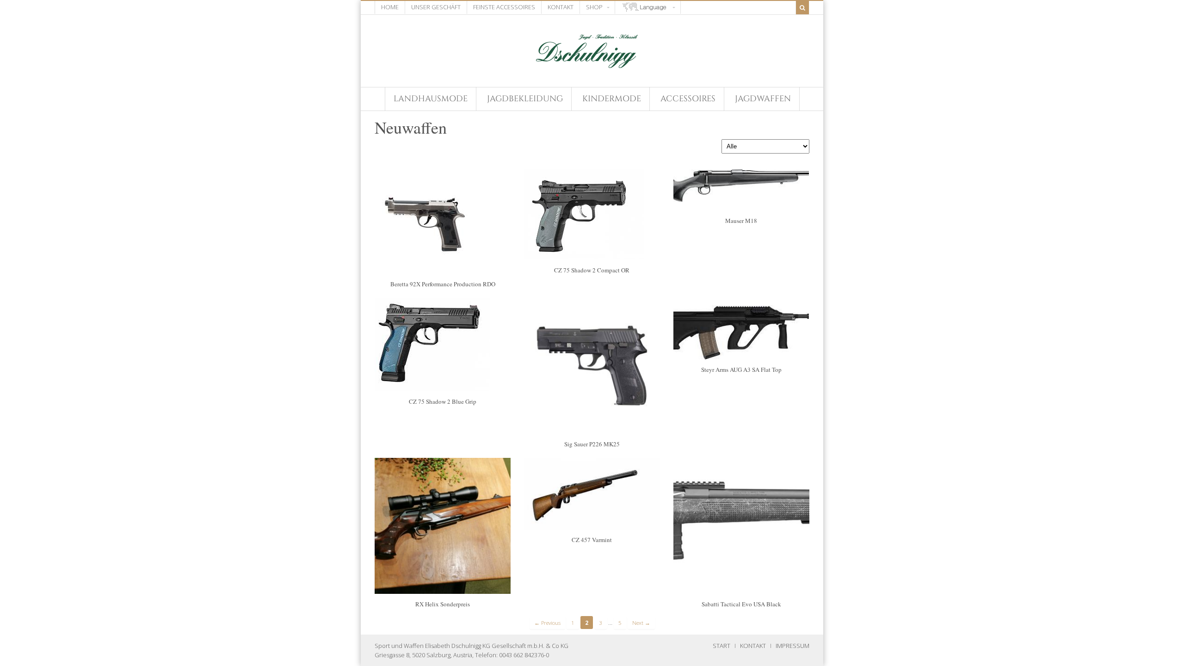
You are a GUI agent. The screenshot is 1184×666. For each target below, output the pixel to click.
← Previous (547, 622)
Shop (594, 7)
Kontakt (561, 7)
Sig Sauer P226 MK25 (592, 444)
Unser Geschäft (436, 7)
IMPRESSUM (792, 645)
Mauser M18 (741, 220)
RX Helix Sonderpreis (442, 604)
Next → (641, 622)
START (721, 645)
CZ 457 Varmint (592, 540)
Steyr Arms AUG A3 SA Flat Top (741, 369)
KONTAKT (753, 645)
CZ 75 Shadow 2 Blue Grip (442, 401)
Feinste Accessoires (504, 7)
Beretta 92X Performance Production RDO (442, 284)
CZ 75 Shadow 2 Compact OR (591, 270)
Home (390, 7)
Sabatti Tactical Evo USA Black (741, 604)
